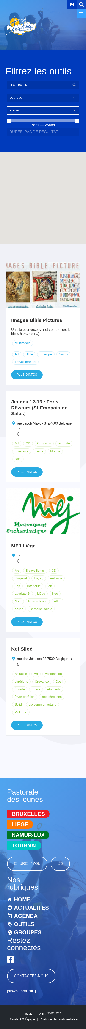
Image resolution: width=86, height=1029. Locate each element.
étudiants (54, 689)
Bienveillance (35, 570)
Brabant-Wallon (43, 1014)
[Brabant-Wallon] (21, 35)
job (50, 586)
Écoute (20, 689)
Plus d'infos (27, 374)
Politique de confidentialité (59, 1019)
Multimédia (23, 343)
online (19, 609)
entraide (64, 443)
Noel (18, 459)
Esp (17, 586)
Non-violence (37, 601)
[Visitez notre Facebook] (10, 959)
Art (17, 354)
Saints (63, 354)
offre (57, 601)
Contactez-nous (31, 976)
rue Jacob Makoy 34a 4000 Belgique (44, 423)
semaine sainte (41, 609)
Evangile (46, 354)
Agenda (26, 916)
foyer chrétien (25, 696)
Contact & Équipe (22, 1019)
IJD (60, 864)
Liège (39, 451)
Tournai (24, 845)
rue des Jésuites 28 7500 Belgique (42, 659)
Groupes (28, 932)
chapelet (21, 578)
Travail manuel (25, 362)
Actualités (31, 908)
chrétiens (21, 681)
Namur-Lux (28, 835)
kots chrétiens (52, 696)
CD (28, 443)
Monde (55, 451)
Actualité (21, 674)
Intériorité (21, 451)
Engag (38, 578)
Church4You (27, 864)
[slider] (9, 121)
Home (22, 899)
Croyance (44, 443)
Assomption (53, 674)
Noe (55, 593)
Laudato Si (22, 593)
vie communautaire (42, 704)
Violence (21, 712)
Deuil (59, 681)
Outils (24, 924)
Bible (29, 354)
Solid (18, 704)
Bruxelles (28, 814)
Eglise (36, 689)
